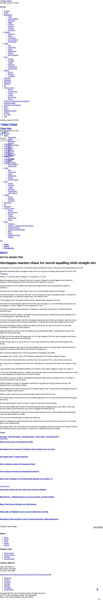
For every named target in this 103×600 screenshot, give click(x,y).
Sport (6, 57)
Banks (10, 36)
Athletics (11, 65)
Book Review (12, 92)
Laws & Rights (13, 19)
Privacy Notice (9, 555)
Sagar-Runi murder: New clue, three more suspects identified (23, 490)
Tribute (10, 95)
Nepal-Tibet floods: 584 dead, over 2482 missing (18, 504)
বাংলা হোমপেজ (98, 527)
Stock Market (13, 40)
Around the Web (9, 103)
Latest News (4, 486)
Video (6, 541)
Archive (6, 113)
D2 (5, 86)
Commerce (12, 38)
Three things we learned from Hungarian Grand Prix (19, 471)
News (6, 136)
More (6, 222)
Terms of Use (9, 553)
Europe (10, 53)
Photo (6, 109)
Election (11, 143)
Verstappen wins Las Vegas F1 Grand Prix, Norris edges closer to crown (27, 449)
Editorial (11, 74)
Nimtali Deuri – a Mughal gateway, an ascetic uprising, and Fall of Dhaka (27, 497)
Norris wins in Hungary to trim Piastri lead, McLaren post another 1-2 (26, 479)
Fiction (10, 94)
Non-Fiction (12, 97)
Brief (5, 107)
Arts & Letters (9, 88)
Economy (11, 34)
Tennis (10, 63)
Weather (11, 26)
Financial (7, 84)
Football (11, 61)
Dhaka (10, 23)
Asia (9, 46)
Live (5, 117)
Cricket (10, 59)
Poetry (10, 90)
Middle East (12, 51)
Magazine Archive (10, 111)
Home (6, 13)
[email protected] (6, 575)
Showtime (7, 82)
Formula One (12, 67)
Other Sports (12, 69)
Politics (10, 24)
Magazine (7, 80)
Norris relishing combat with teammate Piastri (17, 464)
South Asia (12, 47)
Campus (11, 28)
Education (11, 21)
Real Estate (12, 42)
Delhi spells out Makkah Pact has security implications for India (24, 512)
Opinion (6, 71)
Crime (10, 17)
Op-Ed (10, 72)
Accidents (11, 30)
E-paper (7, 11)
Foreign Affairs (13, 145)
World (6, 44)
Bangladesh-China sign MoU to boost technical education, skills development (29, 519)
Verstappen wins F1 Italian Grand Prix (14, 457)
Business (7, 32)
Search (6, 543)
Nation (10, 147)
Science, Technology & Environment (16, 101)
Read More (4, 439)
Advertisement (9, 559)
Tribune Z (7, 78)
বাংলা (1, 135)
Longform (11, 76)
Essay (10, 99)
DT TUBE (7, 115)
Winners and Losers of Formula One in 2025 (16, 442)
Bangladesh (8, 15)
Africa (10, 49)
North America (13, 55)
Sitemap (7, 557)
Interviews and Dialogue (12, 105)
